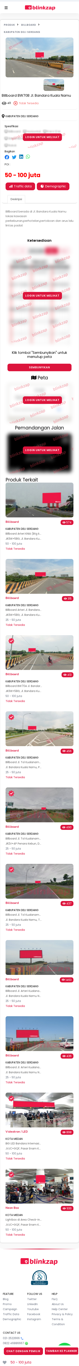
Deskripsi (16, 199)
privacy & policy (62, 1314)
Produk (9, 24)
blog (5, 1299)
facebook (33, 1314)
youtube (33, 1309)
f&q (55, 1299)
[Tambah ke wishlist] (4, 1362)
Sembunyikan (39, 367)
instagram (34, 1319)
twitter (32, 1299)
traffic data (11, 1314)
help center (60, 1309)
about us (58, 1304)
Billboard (28, 24)
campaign (10, 1309)
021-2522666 (11, 1338)
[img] (7, 157)
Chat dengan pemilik (23, 1351)
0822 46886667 (13, 1343)
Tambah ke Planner (61, 1351)
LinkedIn (32, 1304)
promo (7, 1304)
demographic (12, 1319)
